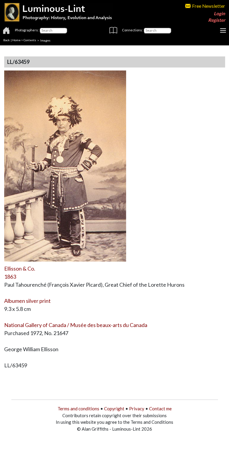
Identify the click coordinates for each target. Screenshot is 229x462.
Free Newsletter (208, 6)
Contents (30, 40)
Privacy (136, 408)
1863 (10, 276)
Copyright (114, 408)
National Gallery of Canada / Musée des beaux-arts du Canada (75, 325)
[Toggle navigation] (223, 30)
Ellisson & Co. (19, 268)
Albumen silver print (27, 300)
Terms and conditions (78, 408)
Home (16, 40)
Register (216, 20)
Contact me (160, 408)
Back (6, 40)
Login (219, 13)
